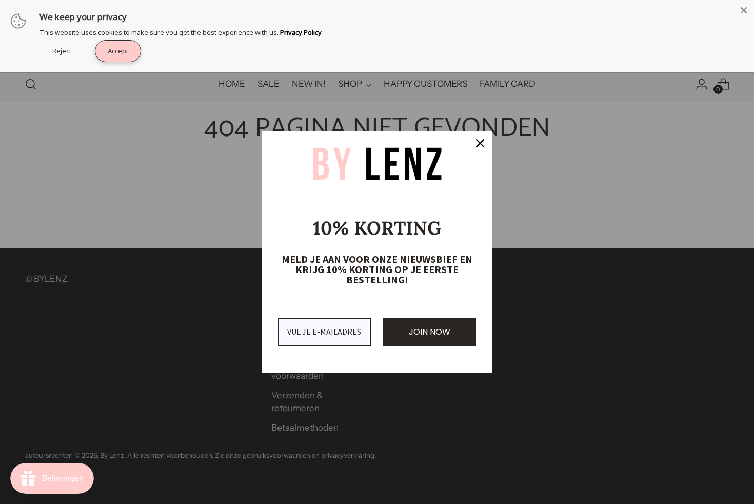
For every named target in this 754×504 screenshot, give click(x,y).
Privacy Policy (301, 32)
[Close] (480, 143)
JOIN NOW (429, 332)
